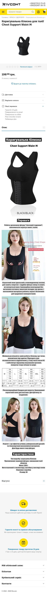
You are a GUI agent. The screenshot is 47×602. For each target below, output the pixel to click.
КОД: (36, 66)
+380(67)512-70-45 (37, 3)
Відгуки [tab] (6, 481)
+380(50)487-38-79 (37, 5)
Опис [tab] (4, 127)
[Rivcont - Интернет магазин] (11, 4)
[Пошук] (32, 12)
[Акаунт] (38, 11)
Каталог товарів (3, 11)
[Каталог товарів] (3, 12)
